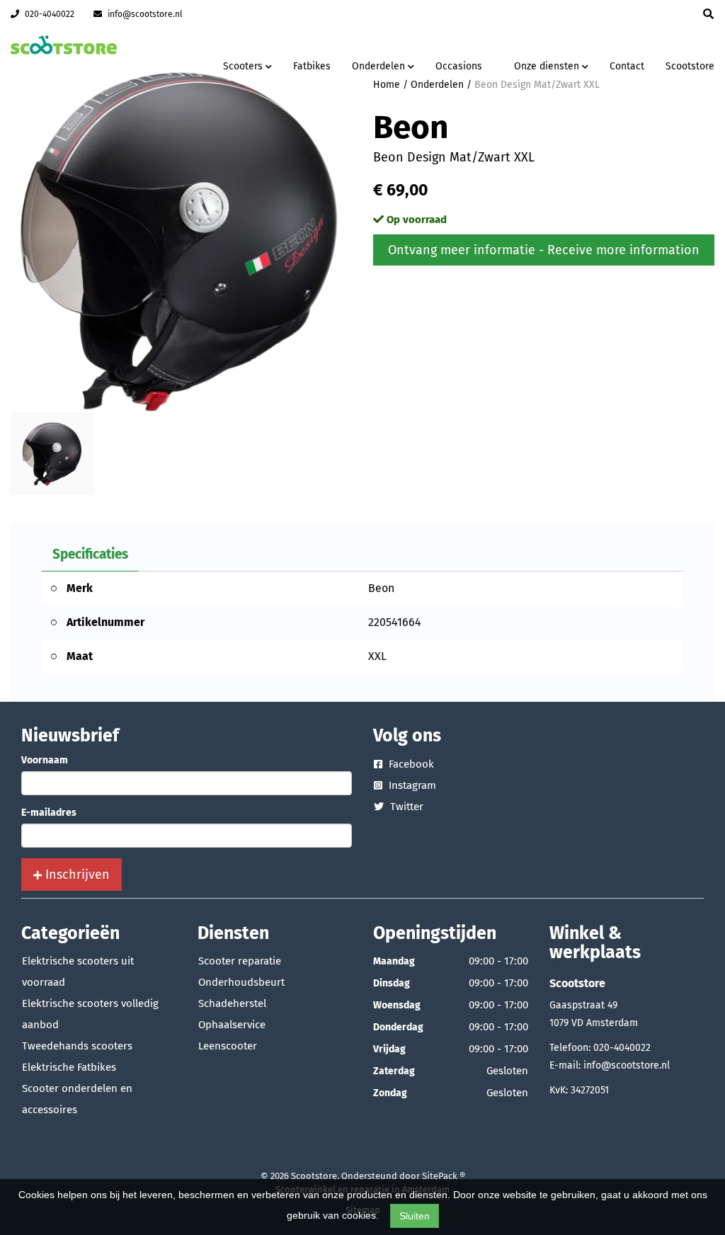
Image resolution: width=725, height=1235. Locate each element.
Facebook (410, 764)
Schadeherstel (232, 1003)
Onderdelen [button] (380, 66)
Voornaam (44, 760)
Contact (627, 66)
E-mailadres (48, 813)
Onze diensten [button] (548, 66)
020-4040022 (48, 14)
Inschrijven (76, 874)
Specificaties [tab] (90, 554)
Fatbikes (312, 66)
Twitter (405, 806)
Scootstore (690, 66)
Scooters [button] (244, 66)
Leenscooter (227, 1046)
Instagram (411, 785)
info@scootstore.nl (144, 14)
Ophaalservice (232, 1024)
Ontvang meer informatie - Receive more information (544, 250)
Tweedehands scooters (77, 1046)
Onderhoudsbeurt (241, 982)
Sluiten (414, 1216)
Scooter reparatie (239, 961)
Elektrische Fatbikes (69, 1067)
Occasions (458, 66)
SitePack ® (443, 1176)
